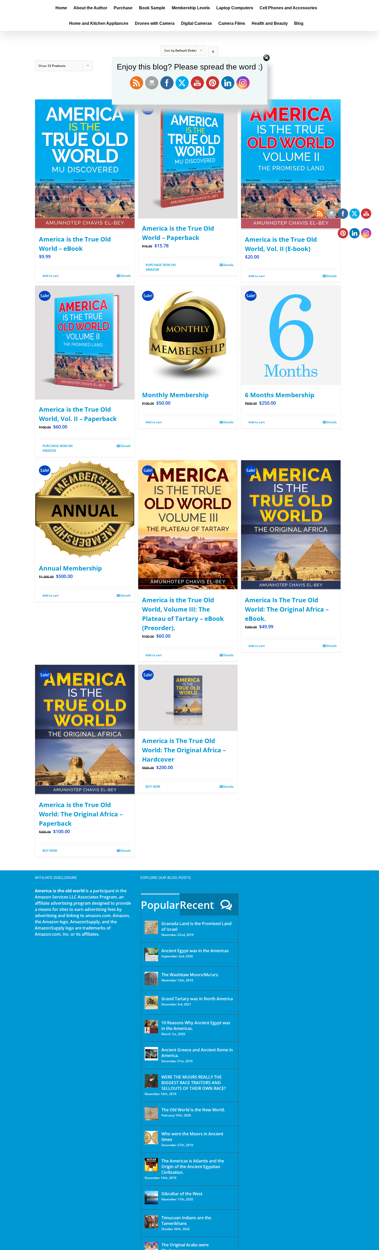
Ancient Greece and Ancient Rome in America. (197, 1052)
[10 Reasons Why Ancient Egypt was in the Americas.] (151, 1026)
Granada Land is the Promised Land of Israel (196, 926)
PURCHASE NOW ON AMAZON (161, 267)
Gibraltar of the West (181, 1194)
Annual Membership (70, 568)
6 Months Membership (279, 394)
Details (125, 276)
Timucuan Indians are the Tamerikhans (186, 1220)
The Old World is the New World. (193, 1110)
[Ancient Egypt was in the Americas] (151, 954)
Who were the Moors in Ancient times (192, 1136)
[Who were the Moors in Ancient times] (151, 1137)
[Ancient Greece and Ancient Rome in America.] (151, 1053)
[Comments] (226, 905)
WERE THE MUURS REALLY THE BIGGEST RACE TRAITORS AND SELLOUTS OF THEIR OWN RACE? (193, 1082)
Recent (197, 905)
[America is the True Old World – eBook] (85, 164)
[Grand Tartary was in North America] (151, 1002)
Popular (160, 905)
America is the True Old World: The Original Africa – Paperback (81, 813)
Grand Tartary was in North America (197, 999)
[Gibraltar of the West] (151, 1197)
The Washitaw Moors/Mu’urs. (190, 975)
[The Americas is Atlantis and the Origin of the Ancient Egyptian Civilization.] (151, 1164)
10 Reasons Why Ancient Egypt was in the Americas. (195, 1025)
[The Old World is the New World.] (151, 1113)
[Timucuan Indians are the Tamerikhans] (151, 1221)
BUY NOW (50, 850)
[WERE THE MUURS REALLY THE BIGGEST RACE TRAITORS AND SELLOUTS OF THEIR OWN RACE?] (151, 1081)
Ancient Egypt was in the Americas (195, 951)
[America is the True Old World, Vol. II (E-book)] (291, 164)
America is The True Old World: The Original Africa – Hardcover (184, 749)
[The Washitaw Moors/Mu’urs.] (151, 978)
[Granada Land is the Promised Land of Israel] (151, 927)
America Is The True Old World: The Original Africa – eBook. (287, 609)
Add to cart (51, 276)
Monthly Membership (175, 394)
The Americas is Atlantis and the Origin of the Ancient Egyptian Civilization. (192, 1166)
